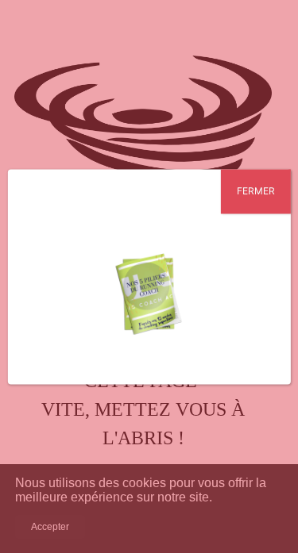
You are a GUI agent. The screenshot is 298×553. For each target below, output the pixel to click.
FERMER (256, 191)
